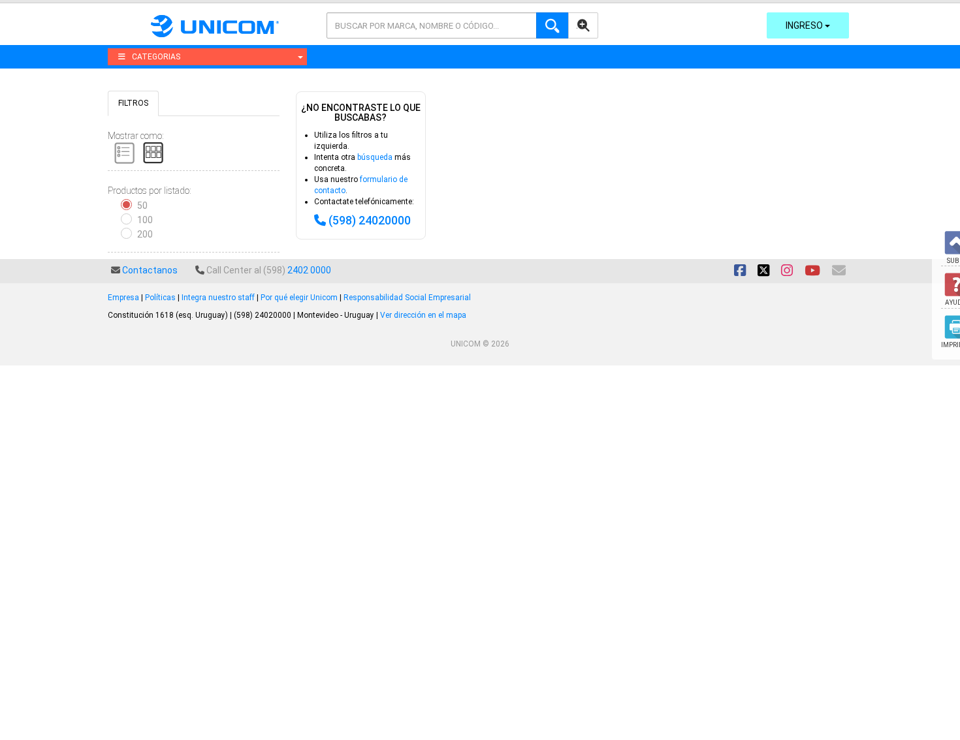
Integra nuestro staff (218, 297)
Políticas (160, 297)
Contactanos (150, 270)
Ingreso (805, 25)
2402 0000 (309, 270)
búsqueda (374, 157)
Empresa (123, 297)
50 (142, 205)
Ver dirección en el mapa (423, 315)
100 (145, 220)
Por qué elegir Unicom (299, 297)
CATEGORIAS (156, 56)
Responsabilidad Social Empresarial (407, 297)
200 (145, 234)
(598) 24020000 (369, 220)
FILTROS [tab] (133, 103)
